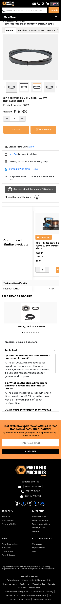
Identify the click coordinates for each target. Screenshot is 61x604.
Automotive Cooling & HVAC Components (24, 591)
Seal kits (22, 587)
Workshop (6, 547)
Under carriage (10, 584)
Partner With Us (9, 524)
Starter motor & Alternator (34, 580)
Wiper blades (38, 584)
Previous (4, 87)
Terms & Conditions (41, 524)
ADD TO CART (45, 129)
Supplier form (38, 547)
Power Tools (7, 551)
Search (54, 10)
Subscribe (30, 451)
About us (6, 516)
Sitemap (36, 531)
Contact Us (37, 544)
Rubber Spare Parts (42, 599)
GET (50, 595)
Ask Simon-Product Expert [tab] (31, 30)
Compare (44, 237)
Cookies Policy (39, 516)
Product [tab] (10, 30)
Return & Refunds (40, 520)
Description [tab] (53, 30)
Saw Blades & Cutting (15, 21)
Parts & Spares (8, 555)
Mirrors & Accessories (20, 599)
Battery (50, 591)
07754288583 (33, 496)
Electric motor (12, 595)
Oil (50, 580)
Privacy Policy (38, 527)
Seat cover (25, 584)
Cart (47, 3)
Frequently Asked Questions (21, 342)
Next (56, 87)
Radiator (52, 584)
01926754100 (33, 491)
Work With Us (8, 520)
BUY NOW (16, 129)
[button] (22, 332)
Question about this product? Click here (33, 189)
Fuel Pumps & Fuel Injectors (33, 595)
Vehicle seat (34, 587)
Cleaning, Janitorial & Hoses (30, 326)
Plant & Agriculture (10, 544)
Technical (11, 350)
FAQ (34, 551)
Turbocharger (13, 580)
